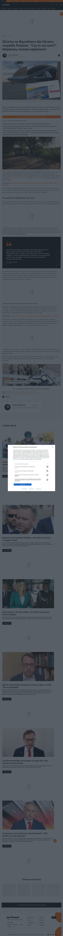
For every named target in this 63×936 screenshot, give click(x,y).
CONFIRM (22, 484)
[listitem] (31, 464)
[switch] (46, 466)
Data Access (31, 488)
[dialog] (31, 468)
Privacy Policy (38, 488)
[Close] (53, 447)
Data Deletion (24, 488)
